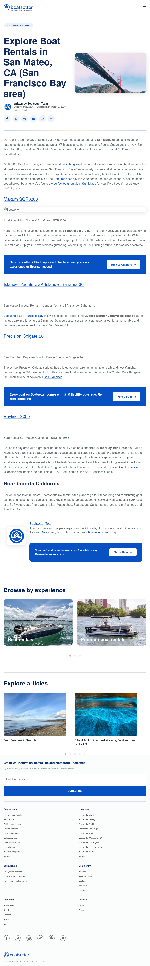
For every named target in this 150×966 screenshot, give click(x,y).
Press (6, 919)
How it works (9, 905)
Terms (81, 905)
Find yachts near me (13, 871)
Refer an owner (85, 876)
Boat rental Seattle (87, 824)
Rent (44, 532)
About (6, 910)
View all (7, 856)
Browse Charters (121, 264)
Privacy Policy (67, 768)
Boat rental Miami (86, 814)
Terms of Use (48, 768)
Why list (82, 871)
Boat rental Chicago (87, 819)
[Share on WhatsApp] (42, 118)
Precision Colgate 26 (24, 336)
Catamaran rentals (12, 842)
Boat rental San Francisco (90, 846)
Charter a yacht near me (14, 876)
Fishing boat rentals (12, 824)
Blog (6, 923)
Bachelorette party (12, 851)
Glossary (83, 885)
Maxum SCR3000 (21, 199)
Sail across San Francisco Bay (23, 316)
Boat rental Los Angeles (89, 842)
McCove (9, 467)
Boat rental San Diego (88, 828)
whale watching (65, 164)
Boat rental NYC (86, 833)
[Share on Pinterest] (24, 118)
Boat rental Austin (86, 851)
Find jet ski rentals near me (16, 880)
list (58, 532)
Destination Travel (18, 25)
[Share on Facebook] (7, 118)
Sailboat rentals (10, 837)
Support (82, 889)
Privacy (82, 910)
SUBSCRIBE (75, 790)
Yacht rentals (9, 819)
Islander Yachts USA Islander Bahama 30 (44, 284)
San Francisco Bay (131, 467)
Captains (83, 880)
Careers (7, 914)
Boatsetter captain (98, 532)
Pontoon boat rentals (13, 814)
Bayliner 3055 (17, 416)
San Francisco (63, 179)
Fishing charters (11, 828)
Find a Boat (124, 396)
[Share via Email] (51, 118)
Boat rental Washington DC (91, 837)
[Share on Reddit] (33, 118)
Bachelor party (10, 846)
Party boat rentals (11, 833)
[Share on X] (15, 118)
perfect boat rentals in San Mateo (75, 183)
